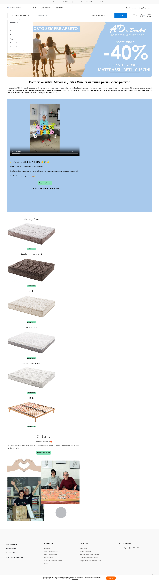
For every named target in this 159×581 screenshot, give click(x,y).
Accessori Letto (15, 47)
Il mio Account (46, 8)
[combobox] (62, 15)
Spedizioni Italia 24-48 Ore (61, 2)
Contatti (59, 8)
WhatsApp (11, 553)
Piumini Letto (14, 43)
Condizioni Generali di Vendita (53, 561)
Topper (12, 39)
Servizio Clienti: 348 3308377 (85, 2)
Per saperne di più (43, 453)
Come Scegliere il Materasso (89, 557)
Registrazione (147, 8)
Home (34, 8)
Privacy (46, 564)
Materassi (13, 27)
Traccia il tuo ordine (132, 8)
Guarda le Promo (45, 183)
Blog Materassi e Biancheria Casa (90, 561)
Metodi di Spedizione (50, 554)
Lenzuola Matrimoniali (17, 51)
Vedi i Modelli (31, 249)
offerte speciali (117, 90)
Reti (11, 31)
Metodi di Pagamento (51, 551)
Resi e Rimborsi (48, 557)
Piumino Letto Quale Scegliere (89, 554)
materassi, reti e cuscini (59, 88)
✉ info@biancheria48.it (14, 557)
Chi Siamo (103, 2)
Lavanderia (83, 548)
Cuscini (12, 35)
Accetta (111, 578)
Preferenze (75, 579)
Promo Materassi (85, 551)
